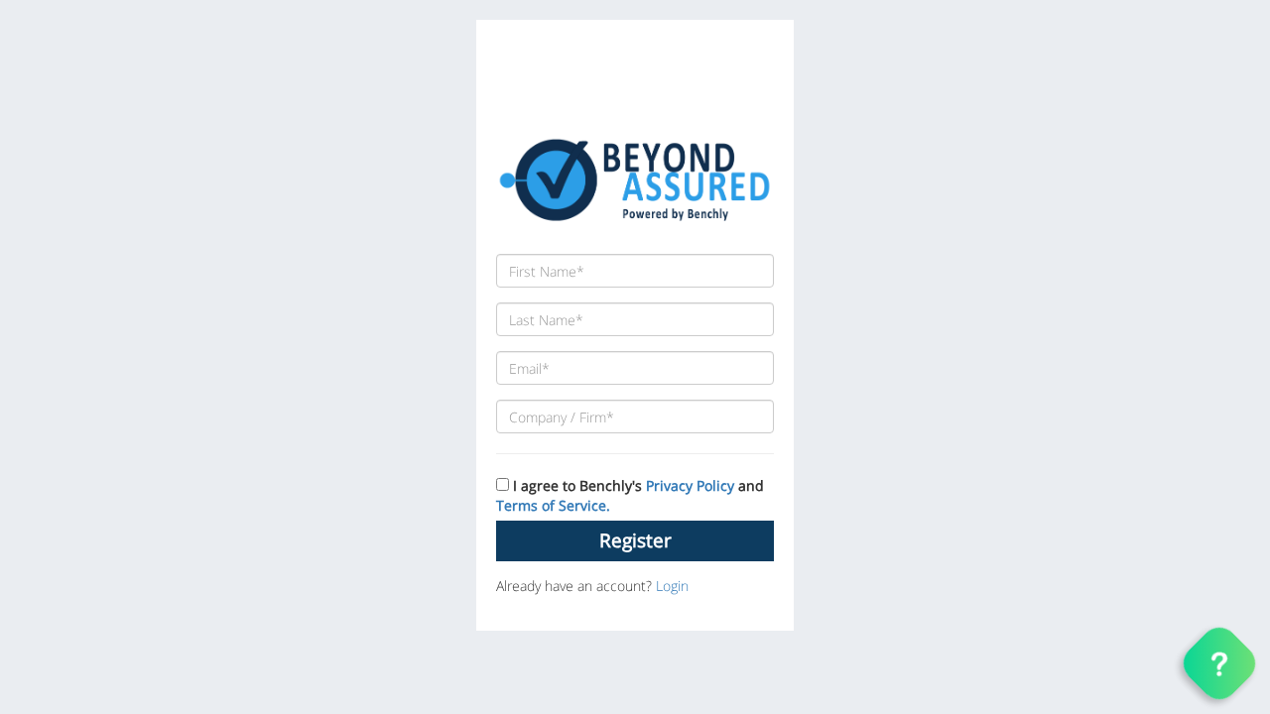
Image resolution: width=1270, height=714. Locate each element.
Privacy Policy (690, 485)
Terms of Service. (553, 505)
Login (672, 585)
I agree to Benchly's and (630, 495)
